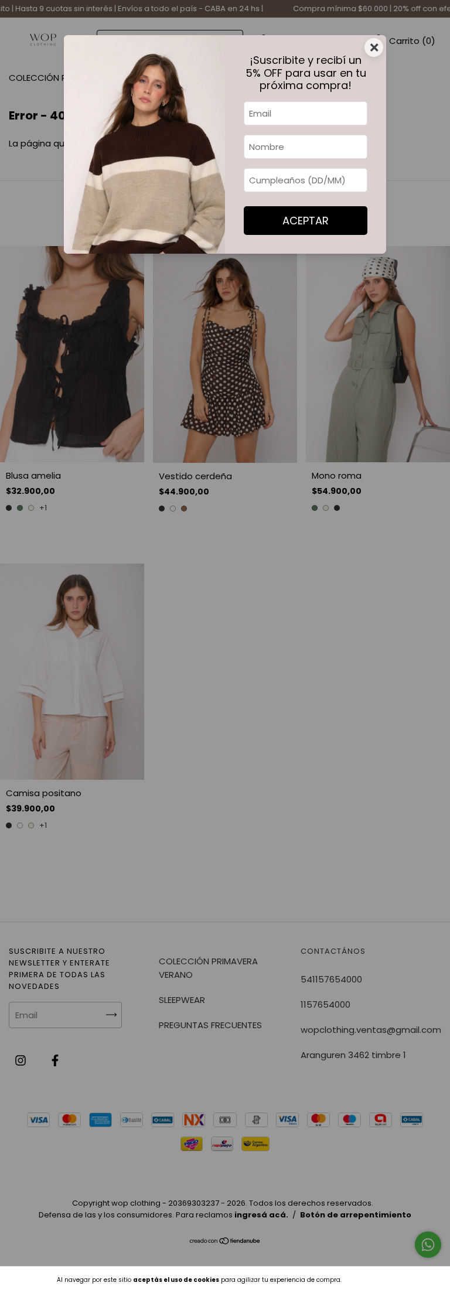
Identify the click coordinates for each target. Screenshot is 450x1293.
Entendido (372, 1280)
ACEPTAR (305, 220)
